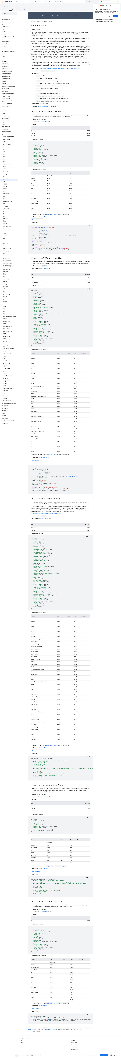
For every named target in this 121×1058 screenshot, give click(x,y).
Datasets (5, 6)
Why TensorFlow (59, 1)
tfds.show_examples (42, 106)
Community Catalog (20, 9)
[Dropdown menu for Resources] (42, 1)
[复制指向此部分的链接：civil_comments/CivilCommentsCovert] (61, 498)
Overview (4, 9)
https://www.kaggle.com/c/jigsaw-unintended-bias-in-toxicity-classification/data (59, 68)
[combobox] (92, 1)
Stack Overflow (74, 1044)
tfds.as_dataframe (43, 216)
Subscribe (104, 1055)
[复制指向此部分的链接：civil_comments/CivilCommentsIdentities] (63, 258)
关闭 (109, 16)
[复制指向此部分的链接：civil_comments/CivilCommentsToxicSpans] (64, 785)
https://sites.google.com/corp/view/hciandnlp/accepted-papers (46, 513)
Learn (23, 1)
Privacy (26, 1055)
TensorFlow (33, 21)
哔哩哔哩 (22, 1047)
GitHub (113, 1)
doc (50, 214)
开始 (116, 16)
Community (47, 1)
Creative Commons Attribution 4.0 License (65, 1027)
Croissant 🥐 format (56, 15)
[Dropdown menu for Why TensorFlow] (64, 1)
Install (17, 1)
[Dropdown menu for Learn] (26, 1)
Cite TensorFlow (74, 1049)
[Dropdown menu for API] (32, 1)
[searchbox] (9, 13)
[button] (9, 20)
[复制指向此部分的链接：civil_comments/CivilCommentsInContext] (63, 901)
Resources (37, 1)
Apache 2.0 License (32, 1029)
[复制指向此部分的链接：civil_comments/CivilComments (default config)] (68, 111)
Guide (28, 9)
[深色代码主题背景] (87, 142)
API (29, 1)
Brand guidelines (74, 1047)
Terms (22, 1055)
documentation (69, 15)
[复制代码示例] (89, 142)
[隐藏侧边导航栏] (16, 1055)
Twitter (22, 1044)
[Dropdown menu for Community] (52, 1)
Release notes (74, 1042)
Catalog (11, 9)
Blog (21, 1040)
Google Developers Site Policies (50, 1029)
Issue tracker (73, 1040)
